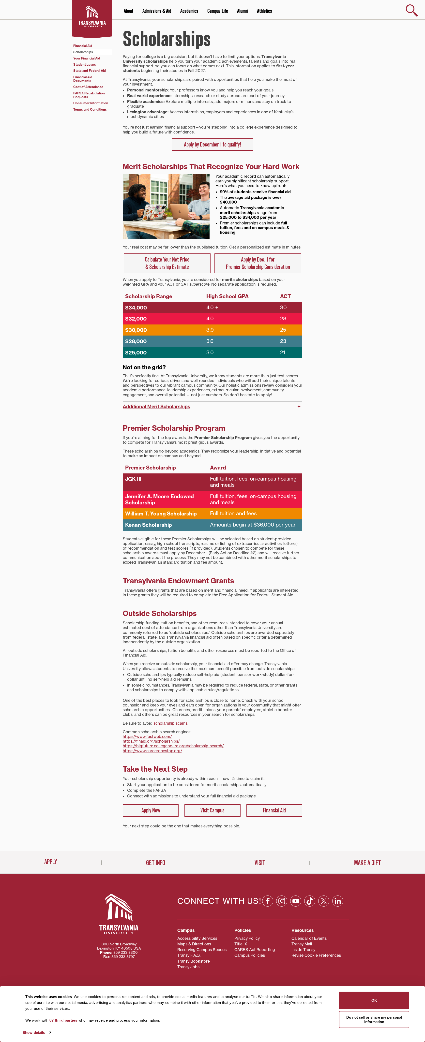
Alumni (242, 11)
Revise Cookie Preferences (316, 955)
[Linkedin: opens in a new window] (337, 901)
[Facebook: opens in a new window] (267, 901)
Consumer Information (90, 103)
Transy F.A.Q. (188, 955)
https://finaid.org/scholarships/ (151, 741)
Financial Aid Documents (82, 79)
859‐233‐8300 (125, 952)
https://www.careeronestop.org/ (152, 750)
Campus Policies (249, 955)
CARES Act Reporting (254, 949)
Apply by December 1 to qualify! (212, 144)
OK (374, 1000)
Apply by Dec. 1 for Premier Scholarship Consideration (258, 263)
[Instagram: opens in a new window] (281, 901)
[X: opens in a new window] (323, 901)
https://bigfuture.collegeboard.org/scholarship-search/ (173, 745)
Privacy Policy (247, 938)
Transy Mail (301, 943)
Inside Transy (303, 949)
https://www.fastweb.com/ (147, 736)
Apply (50, 861)
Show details (34, 1032)
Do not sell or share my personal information (374, 1019)
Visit (260, 862)
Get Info (155, 862)
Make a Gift (367, 862)
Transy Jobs (188, 966)
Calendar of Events (309, 938)
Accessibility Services (197, 938)
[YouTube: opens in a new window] (295, 901)
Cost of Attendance (88, 87)
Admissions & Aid (156, 11)
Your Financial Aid (86, 58)
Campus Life (217, 11)
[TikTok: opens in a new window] (309, 901)
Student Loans (84, 64)
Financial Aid (274, 810)
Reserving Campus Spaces (202, 949)
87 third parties (63, 1020)
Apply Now (150, 810)
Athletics (264, 11)
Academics (189, 11)
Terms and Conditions (90, 109)
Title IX (240, 943)
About (128, 11)
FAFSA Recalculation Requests (89, 95)
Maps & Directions (194, 943)
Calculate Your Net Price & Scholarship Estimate (167, 263)
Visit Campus (212, 810)
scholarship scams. (170, 723)
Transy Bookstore (193, 961)
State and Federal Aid (89, 71)
